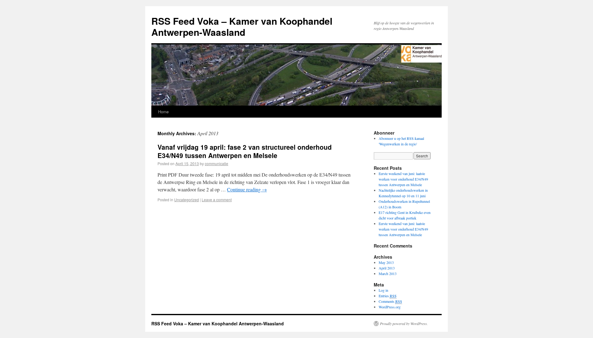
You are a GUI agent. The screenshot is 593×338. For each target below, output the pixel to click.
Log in (383, 290)
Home (163, 112)
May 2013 (386, 262)
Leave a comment (217, 199)
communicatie (216, 163)
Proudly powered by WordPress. (404, 323)
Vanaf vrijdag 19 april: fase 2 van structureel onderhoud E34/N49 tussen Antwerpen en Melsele (245, 151)
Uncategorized (186, 199)
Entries (388, 295)
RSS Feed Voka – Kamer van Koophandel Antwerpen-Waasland (241, 26)
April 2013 (387, 267)
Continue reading (247, 189)
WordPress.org (390, 306)
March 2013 (388, 273)
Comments (390, 301)
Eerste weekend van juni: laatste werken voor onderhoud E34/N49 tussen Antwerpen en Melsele (403, 179)
